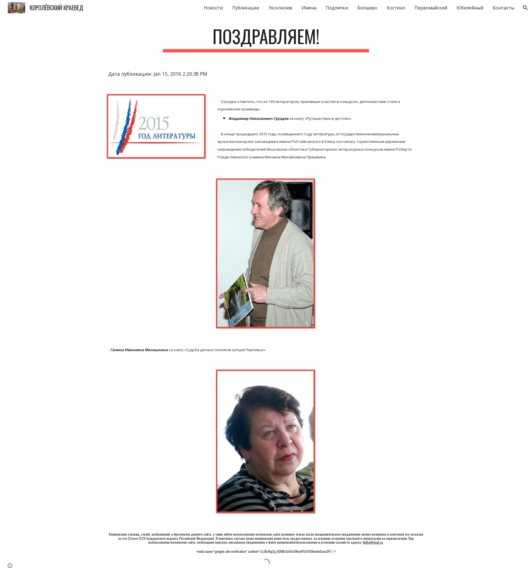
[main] (266, 39)
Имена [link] (309, 8)
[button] (525, 7)
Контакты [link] (503, 8)
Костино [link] (396, 8)
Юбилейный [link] (470, 8)
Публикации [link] (245, 8)
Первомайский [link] (431, 8)
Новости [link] (213, 8)
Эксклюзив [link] (280, 8)
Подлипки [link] (337, 8)
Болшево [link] (367, 8)
